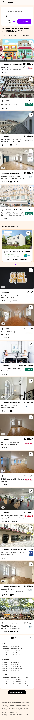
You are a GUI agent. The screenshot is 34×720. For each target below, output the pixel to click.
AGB (27, 714)
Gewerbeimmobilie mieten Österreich (12, 670)
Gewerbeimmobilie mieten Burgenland (12, 648)
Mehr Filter (11, 21)
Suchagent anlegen (16, 692)
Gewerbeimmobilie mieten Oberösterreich (13, 655)
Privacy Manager (6, 715)
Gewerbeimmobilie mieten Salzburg (11, 666)
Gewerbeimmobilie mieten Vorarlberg (12, 668)
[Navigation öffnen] (30, 2)
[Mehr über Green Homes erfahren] (28, 238)
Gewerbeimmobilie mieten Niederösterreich (13, 652)
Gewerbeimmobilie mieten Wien (10, 646)
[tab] (16, 264)
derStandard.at (14, 712)
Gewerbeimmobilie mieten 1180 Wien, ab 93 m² (15, 679)
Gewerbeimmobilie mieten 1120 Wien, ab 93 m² (15, 677)
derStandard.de (6, 712)
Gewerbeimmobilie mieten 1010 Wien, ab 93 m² (15, 686)
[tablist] (17, 264)
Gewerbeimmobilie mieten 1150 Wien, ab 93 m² (15, 684)
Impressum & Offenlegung (8, 714)
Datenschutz (20, 714)
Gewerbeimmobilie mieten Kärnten (11, 650)
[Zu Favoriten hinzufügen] (31, 42)
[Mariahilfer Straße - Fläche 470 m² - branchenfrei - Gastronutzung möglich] (17, 57)
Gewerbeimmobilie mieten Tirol (10, 664)
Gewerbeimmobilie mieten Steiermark (12, 662)
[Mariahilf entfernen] (4, 17)
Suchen (25, 21)
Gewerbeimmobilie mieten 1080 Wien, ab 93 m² (15, 682)
